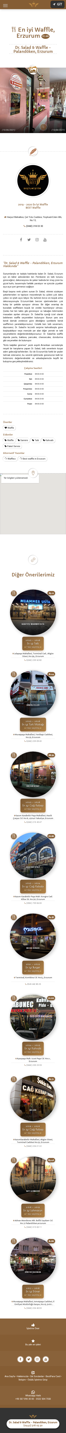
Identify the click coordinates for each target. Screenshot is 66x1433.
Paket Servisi (13, 446)
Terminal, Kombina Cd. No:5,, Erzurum (33, 977)
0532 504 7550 (43, 1399)
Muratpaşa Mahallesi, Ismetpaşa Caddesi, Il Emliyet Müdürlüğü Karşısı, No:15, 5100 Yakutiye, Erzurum (33, 1303)
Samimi (24, 440)
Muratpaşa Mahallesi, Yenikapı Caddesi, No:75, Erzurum (34, 735)
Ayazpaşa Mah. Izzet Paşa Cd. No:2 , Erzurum (34, 1059)
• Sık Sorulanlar (36, 1376)
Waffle (10, 427)
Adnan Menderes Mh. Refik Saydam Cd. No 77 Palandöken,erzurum (34, 1221)
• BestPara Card (52, 1376)
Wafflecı (11, 458)
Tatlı (36, 440)
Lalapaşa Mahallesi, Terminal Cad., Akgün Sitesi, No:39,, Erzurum (34, 654)
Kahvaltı (49, 440)
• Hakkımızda (22, 1376)
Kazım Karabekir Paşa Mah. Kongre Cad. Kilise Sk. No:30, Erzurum (34, 897)
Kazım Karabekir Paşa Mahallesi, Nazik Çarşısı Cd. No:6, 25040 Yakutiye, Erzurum (33, 816)
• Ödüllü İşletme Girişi (36, 1379)
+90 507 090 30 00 (24, 1399)
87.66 (45, 36)
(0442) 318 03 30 (34, 226)
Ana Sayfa (10, 1376)
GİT (59, 4)
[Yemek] (14, 593)
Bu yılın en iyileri (33, 1344)
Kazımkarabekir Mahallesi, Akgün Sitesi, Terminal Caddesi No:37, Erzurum (34, 1140)
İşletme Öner (33, 1328)
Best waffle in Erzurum (33, 458)
